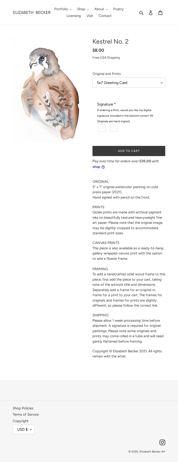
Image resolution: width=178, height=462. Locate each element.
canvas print (127, 253)
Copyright (21, 421)
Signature (125, 112)
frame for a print (105, 295)
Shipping (113, 58)
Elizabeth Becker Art (152, 451)
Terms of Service (26, 414)
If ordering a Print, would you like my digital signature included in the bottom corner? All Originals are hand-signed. (125, 116)
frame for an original (135, 290)
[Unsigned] (114, 128)
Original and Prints (106, 74)
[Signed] (102, 128)
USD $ (22, 429)
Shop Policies (23, 408)
